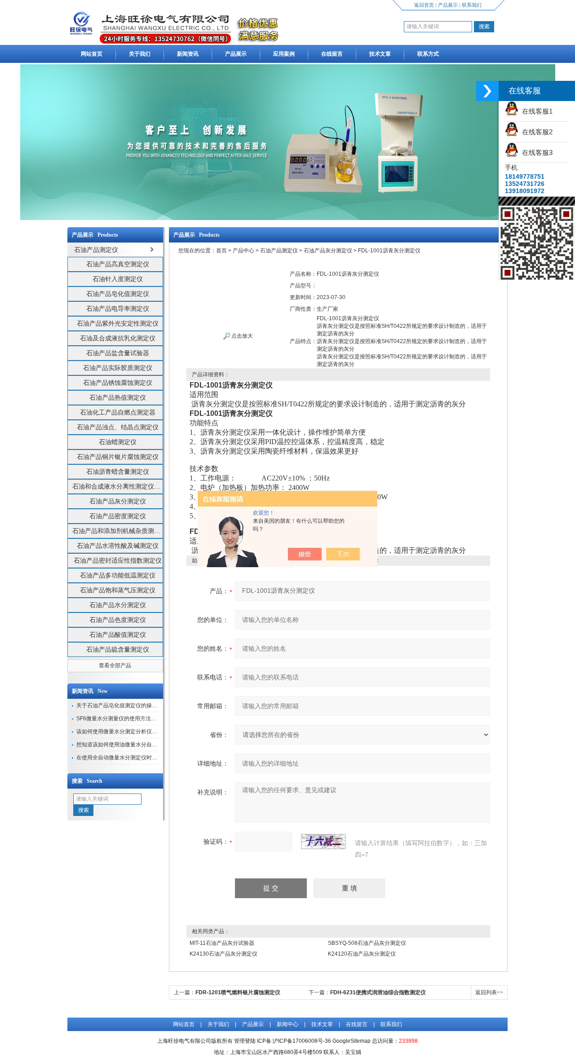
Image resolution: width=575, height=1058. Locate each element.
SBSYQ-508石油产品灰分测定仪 (367, 943)
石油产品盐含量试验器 (117, 353)
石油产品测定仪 (279, 250)
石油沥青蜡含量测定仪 (117, 471)
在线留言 (332, 54)
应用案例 (284, 54)
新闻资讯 (188, 54)
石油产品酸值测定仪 (117, 634)
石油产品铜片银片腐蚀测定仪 (118, 456)
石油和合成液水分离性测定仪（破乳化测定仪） (117, 486)
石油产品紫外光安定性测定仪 (118, 323)
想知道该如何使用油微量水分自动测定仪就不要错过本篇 (143, 744)
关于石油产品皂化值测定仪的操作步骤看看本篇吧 (135, 705)
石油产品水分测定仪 (117, 604)
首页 (221, 250)
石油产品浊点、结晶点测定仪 (118, 427)
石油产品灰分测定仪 (117, 501)
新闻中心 (287, 1024)
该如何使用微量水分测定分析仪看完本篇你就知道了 (138, 731)
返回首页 (424, 5)
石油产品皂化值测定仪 (117, 293)
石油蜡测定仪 (118, 441)
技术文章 (380, 54)
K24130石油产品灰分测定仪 (223, 954)
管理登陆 (245, 1041)
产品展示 (448, 5)
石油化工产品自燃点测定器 (117, 412)
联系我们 (472, 5)
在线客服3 (535, 152)
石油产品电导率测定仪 (117, 308)
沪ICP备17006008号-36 (302, 1041)
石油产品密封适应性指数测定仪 (118, 560)
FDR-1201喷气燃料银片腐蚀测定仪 (237, 992)
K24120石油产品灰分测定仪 (362, 954)
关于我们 (139, 54)
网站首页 (91, 54)
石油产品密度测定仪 (117, 516)
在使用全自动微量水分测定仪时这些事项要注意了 (135, 757)
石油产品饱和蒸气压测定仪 (117, 590)
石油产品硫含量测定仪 (117, 649)
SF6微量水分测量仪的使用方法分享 (119, 718)
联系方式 (428, 54)
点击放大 (241, 336)
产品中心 (243, 250)
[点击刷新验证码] (323, 841)
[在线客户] (487, 91)
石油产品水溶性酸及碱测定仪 (118, 545)
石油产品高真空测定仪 (117, 264)
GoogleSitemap (351, 1041)
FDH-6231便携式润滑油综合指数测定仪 (378, 992)
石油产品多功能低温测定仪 (117, 575)
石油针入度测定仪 (118, 278)
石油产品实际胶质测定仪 (117, 367)
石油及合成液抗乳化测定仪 (117, 338)
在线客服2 (535, 132)
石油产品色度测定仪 (117, 619)
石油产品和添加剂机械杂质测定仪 (117, 530)
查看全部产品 (115, 665)
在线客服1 (535, 111)
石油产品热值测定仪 (117, 397)
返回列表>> (489, 992)
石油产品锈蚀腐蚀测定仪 (117, 382)
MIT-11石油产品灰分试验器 (222, 943)
